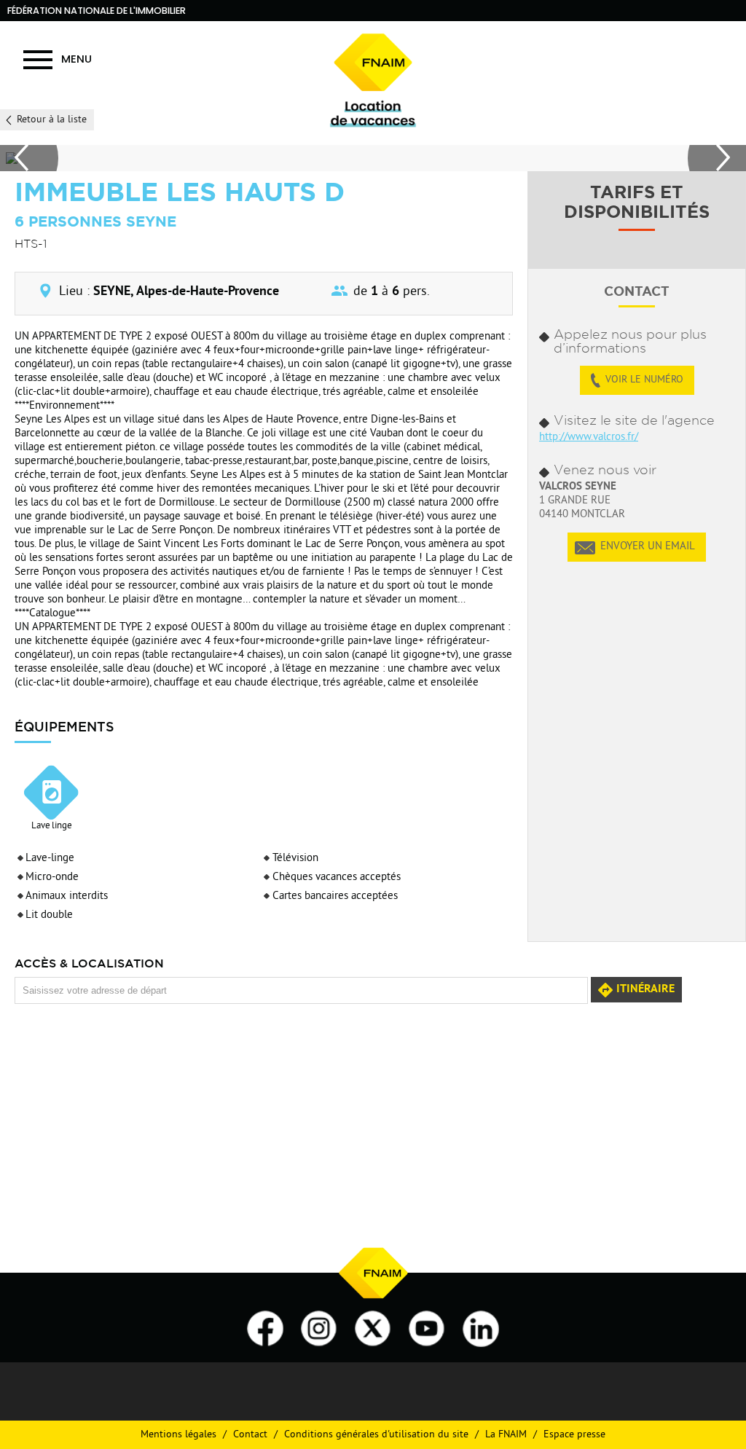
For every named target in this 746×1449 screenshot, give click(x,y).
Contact (250, 1435)
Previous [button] (29, 158)
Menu (76, 58)
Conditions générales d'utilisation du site (376, 1435)
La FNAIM (506, 1435)
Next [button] (717, 158)
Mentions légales (178, 1435)
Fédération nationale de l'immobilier (96, 10)
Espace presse (574, 1435)
